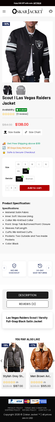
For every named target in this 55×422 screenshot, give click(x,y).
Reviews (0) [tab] (27, 304)
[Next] (48, 52)
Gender (9, 178)
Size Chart (34, 132)
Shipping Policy (12, 410)
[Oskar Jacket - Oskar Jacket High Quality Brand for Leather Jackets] (27, 11)
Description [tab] (27, 295)
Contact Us (44, 410)
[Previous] (7, 52)
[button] (4, 11)
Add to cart (35, 187)
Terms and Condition (35, 408)
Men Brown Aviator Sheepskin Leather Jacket (41, 376)
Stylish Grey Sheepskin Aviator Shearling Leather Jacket (13, 376)
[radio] (18, 164)
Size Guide (14, 132)
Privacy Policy (15, 408)
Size (7, 167)
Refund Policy (29, 410)
